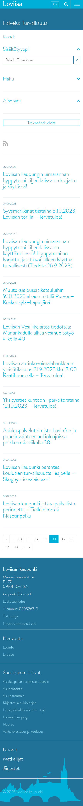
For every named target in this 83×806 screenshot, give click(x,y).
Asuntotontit (13, 688)
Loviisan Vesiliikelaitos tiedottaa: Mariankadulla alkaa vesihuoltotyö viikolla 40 (38, 333)
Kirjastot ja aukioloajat (19, 703)
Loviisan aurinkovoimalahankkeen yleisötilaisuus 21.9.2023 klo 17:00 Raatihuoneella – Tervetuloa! (40, 369)
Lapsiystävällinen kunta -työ (24, 710)
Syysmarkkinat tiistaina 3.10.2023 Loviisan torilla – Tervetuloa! (39, 214)
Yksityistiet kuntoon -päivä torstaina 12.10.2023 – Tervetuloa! (41, 403)
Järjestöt (11, 768)
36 (71, 539)
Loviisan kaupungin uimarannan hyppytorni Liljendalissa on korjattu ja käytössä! (40, 180)
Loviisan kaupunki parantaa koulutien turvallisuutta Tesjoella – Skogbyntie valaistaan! (39, 473)
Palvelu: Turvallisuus (19, 59)
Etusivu (8, 654)
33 (45, 539)
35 (63, 539)
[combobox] (55, 4)
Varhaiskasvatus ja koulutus (23, 731)
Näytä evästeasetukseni (19, 623)
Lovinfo (8, 647)
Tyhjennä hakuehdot (41, 122)
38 (16, 547)
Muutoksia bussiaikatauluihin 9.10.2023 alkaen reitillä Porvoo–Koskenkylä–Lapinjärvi (38, 296)
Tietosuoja (10, 616)
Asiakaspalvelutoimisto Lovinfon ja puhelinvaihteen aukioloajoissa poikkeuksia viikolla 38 (39, 436)
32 (36, 539)
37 (7, 547)
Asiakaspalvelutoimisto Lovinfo (26, 681)
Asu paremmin (14, 695)
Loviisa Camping (15, 717)
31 (28, 539)
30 (20, 539)
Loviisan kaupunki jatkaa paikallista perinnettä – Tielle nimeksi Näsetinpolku (39, 510)
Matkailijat (13, 758)
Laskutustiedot (14, 601)
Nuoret (8, 724)
